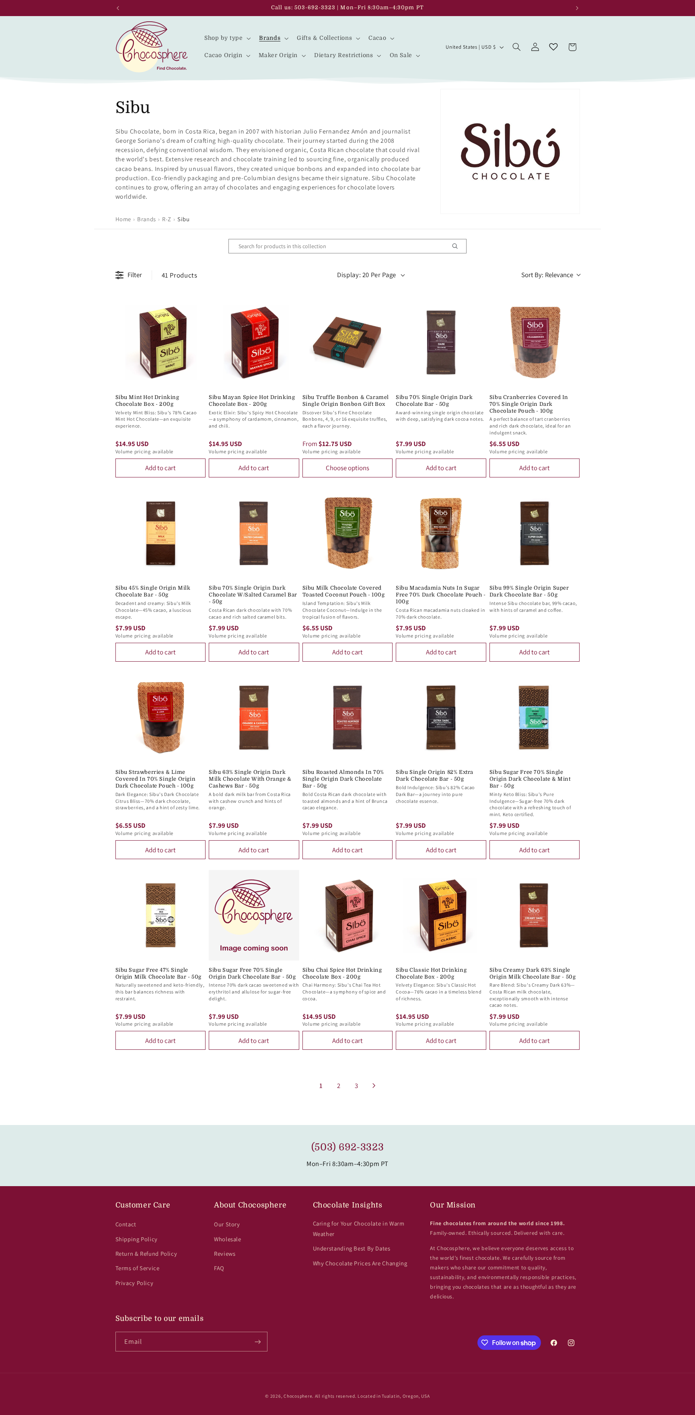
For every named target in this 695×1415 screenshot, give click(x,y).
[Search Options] (458, 246)
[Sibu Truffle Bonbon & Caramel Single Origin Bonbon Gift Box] (347, 342)
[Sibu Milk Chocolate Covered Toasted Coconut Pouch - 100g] (347, 533)
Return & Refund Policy (146, 1253)
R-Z (166, 219)
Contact (125, 1224)
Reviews (224, 1253)
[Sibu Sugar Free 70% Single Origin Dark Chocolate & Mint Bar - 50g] (534, 718)
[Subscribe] (257, 1341)
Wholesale (227, 1239)
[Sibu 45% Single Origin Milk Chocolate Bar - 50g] (160, 533)
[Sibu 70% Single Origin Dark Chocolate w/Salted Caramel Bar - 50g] (254, 533)
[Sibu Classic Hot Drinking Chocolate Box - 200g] (441, 915)
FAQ (219, 1268)
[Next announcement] (577, 8)
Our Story (227, 1224)
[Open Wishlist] (553, 47)
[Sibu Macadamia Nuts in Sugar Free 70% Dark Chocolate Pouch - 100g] (441, 533)
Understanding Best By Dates (352, 1248)
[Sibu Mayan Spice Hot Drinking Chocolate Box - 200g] (254, 342)
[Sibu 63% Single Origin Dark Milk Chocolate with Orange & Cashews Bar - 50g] (254, 718)
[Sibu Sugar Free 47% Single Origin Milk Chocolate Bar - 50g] (160, 915)
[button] (226, 38)
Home (123, 219)
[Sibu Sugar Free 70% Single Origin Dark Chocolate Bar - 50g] (254, 915)
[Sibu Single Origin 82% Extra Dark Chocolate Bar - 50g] (441, 718)
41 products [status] (179, 275)
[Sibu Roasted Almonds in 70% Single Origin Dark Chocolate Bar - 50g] (347, 718)
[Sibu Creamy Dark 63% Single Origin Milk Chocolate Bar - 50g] (534, 915)
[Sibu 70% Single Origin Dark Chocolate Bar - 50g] (441, 342)
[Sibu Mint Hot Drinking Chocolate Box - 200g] (160, 342)
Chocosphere (298, 1396)
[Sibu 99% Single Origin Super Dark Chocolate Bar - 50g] (534, 533)
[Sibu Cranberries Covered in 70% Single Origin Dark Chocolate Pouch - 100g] (534, 342)
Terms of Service (137, 1268)
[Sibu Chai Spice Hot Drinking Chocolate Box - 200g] (347, 915)
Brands (146, 219)
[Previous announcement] (118, 8)
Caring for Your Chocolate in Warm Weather (359, 1229)
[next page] (374, 1086)
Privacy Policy (134, 1283)
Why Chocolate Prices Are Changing (360, 1263)
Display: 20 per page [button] (366, 274)
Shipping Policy (136, 1239)
